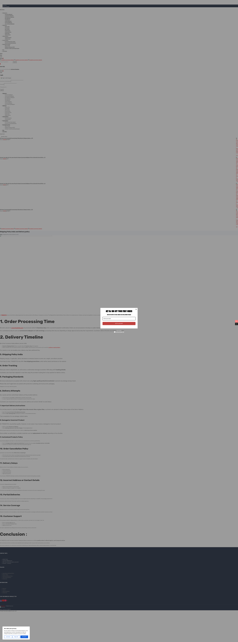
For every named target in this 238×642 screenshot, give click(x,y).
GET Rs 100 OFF (119, 323)
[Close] (136, 309)
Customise (8, 636)
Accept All (24, 636)
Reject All (16, 636)
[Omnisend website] (119, 331)
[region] (16, 633)
